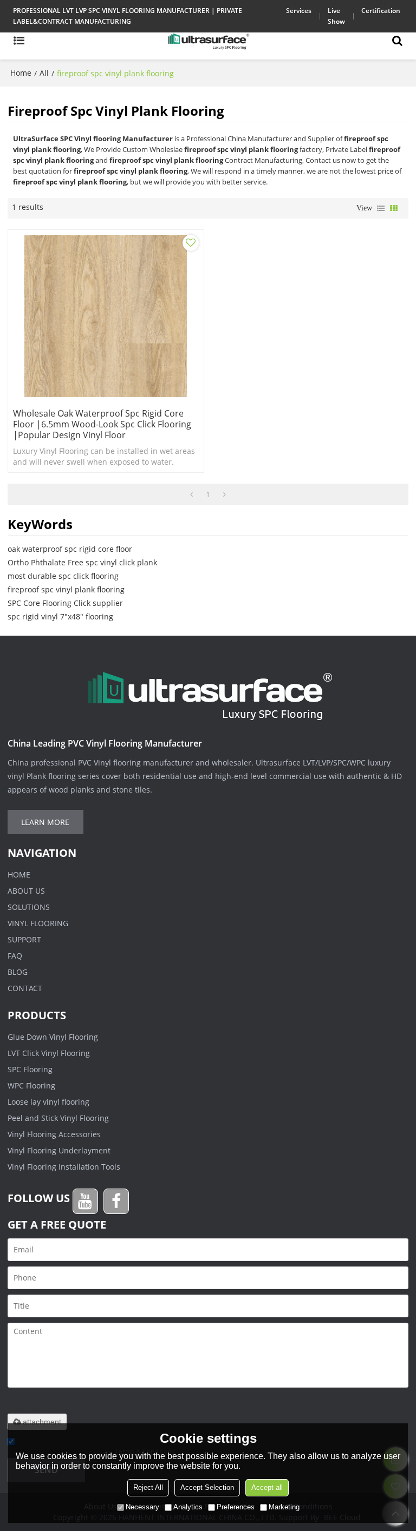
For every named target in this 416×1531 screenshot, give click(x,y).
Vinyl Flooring (38, 923)
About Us (26, 891)
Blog (18, 972)
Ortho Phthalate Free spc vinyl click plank (82, 562)
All (44, 73)
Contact (25, 988)
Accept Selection (207, 1487)
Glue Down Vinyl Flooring (53, 1037)
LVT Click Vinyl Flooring (49, 1053)
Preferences (236, 1507)
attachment (42, 1421)
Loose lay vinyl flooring (48, 1102)
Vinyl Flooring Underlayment (59, 1150)
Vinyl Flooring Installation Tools (64, 1167)
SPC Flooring (30, 1069)
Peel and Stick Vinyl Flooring (58, 1118)
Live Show (336, 16)
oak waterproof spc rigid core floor (70, 549)
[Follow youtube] (85, 1201)
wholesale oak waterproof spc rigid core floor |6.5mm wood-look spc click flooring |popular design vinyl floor (102, 424)
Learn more (45, 822)
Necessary (142, 1507)
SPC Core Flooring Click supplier (65, 603)
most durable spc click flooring (63, 576)
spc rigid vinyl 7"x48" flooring (60, 616)
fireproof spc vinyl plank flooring (66, 589)
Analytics (188, 1507)
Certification (380, 10)
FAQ (15, 956)
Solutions (29, 907)
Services (298, 10)
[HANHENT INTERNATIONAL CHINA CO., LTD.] (208, 40)
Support (24, 939)
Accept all (267, 1487)
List (380, 208)
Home (20, 73)
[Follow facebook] (116, 1201)
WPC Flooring (31, 1085)
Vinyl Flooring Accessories (54, 1134)
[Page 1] (191, 494)
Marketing (284, 1507)
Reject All (148, 1487)
